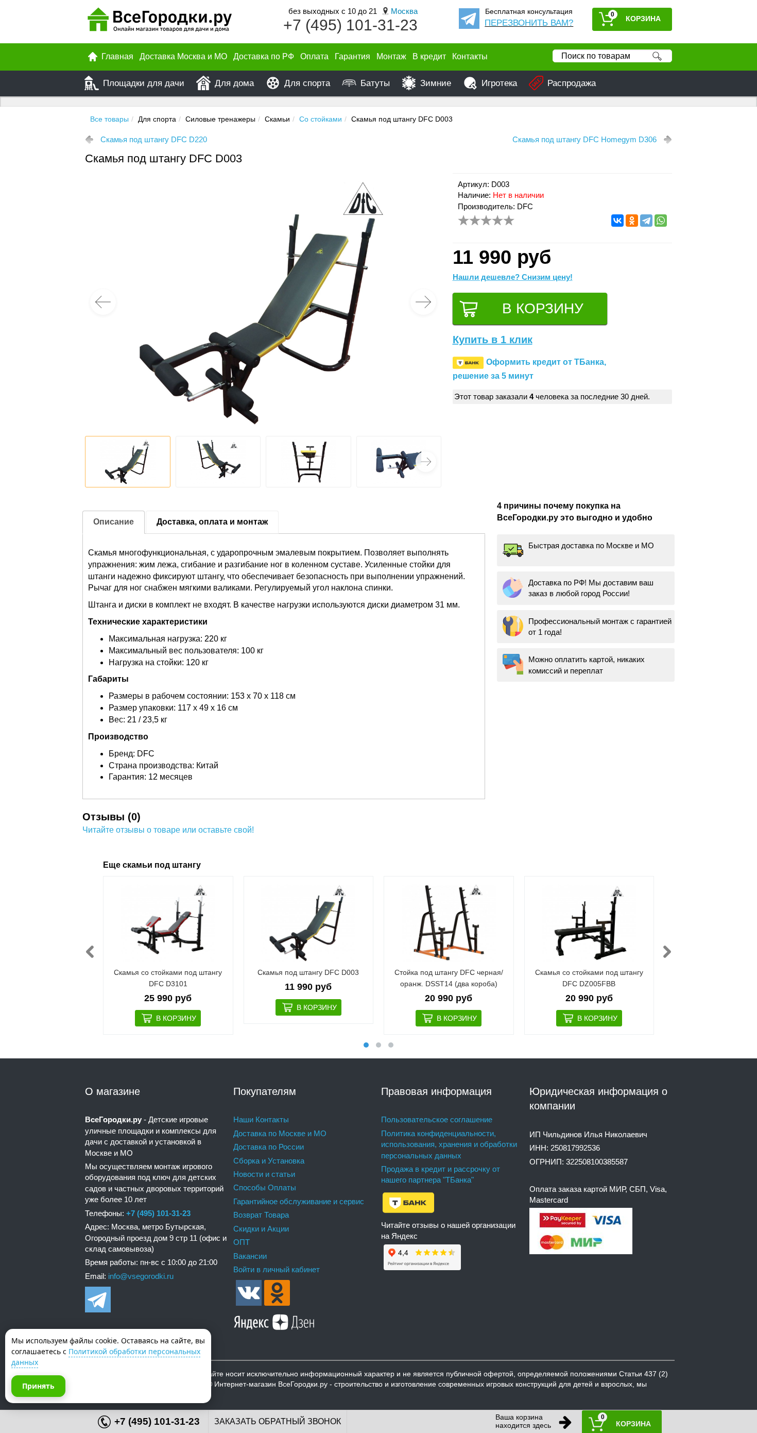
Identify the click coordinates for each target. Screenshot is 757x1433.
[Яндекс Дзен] (274, 1320)
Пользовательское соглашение (436, 1119)
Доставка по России (268, 1146)
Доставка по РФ (263, 56)
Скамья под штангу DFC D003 (308, 972)
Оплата (314, 56)
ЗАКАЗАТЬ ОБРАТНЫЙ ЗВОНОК (277, 1421)
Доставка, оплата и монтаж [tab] (212, 521)
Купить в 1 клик (492, 339)
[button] (423, 302)
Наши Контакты (261, 1119)
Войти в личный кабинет (276, 1269)
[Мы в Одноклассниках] (277, 1292)
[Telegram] (646, 220)
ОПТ (241, 1242)
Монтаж (391, 56)
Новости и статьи (264, 1174)
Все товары (109, 119)
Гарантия (352, 56)
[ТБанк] (408, 1202)
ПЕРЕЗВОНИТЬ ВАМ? (529, 23)
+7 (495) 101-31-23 (350, 24)
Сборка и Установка (268, 1160)
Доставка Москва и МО (183, 56)
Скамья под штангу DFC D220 (153, 139)
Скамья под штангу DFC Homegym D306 (584, 139)
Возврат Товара (261, 1214)
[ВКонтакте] (617, 220)
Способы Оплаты (264, 1187)
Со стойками (320, 119)
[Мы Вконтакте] (248, 1292)
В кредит (429, 56)
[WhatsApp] (661, 220)
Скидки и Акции (261, 1228)
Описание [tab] (113, 521)
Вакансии (250, 1256)
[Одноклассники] (632, 220)
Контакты (470, 56)
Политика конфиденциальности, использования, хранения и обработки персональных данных (449, 1144)
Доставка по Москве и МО (279, 1133)
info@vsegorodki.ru (141, 1276)
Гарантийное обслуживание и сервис (298, 1201)
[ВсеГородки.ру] (159, 22)
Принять (38, 1386)
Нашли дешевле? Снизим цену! (513, 277)
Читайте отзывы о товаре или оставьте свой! (168, 829)
